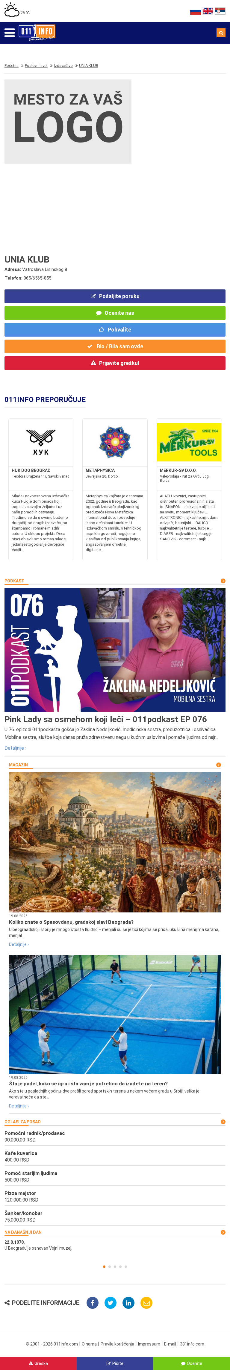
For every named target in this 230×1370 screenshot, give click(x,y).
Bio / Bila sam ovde (119, 346)
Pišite (117, 1363)
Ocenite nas (119, 313)
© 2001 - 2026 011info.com (52, 1344)
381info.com (192, 1344)
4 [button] (120, 1266)
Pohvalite (119, 329)
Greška (41, 1363)
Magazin (18, 765)
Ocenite (194, 1363)
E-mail (170, 1344)
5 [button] (126, 1266)
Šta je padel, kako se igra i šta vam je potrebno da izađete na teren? (88, 1084)
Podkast (14, 581)
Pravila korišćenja (117, 1344)
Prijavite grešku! (119, 363)
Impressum (149, 1344)
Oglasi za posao (22, 1121)
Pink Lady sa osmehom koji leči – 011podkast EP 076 (105, 719)
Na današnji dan (23, 1232)
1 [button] (104, 1266)
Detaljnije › (15, 748)
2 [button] (109, 1266)
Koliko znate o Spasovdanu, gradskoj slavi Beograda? (71, 922)
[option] (115, 1245)
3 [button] (115, 1266)
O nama (89, 1344)
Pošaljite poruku (119, 296)
